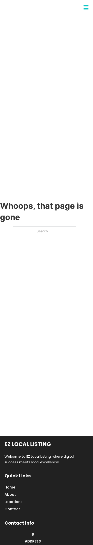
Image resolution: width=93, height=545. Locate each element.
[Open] (86, 8)
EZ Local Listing (28, 444)
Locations (14, 501)
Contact (12, 509)
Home (10, 487)
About (10, 494)
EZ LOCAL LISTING (30, 8)
